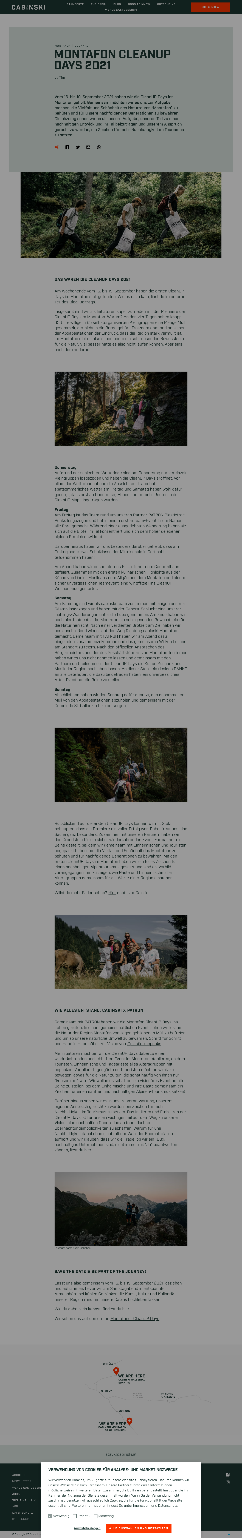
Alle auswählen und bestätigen (138, 1528)
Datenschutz (167, 1505)
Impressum (141, 1505)
